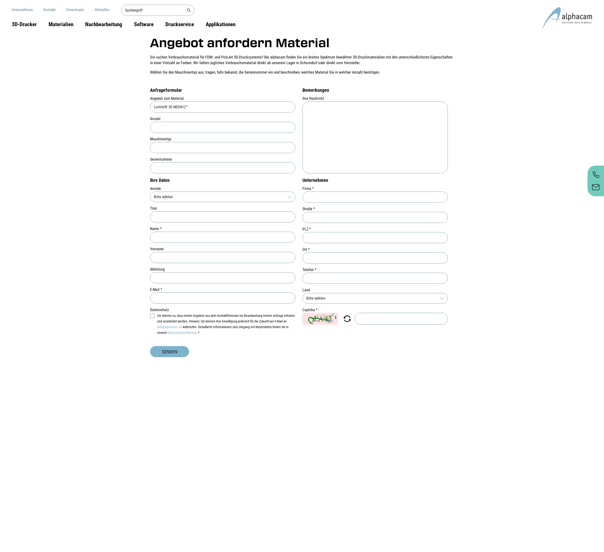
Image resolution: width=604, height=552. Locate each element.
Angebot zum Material (167, 98)
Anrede (155, 188)
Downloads (75, 9)
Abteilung (157, 269)
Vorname (157, 249)
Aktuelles (102, 9)
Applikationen (220, 24)
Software (144, 24)
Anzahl (155, 119)
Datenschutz (159, 310)
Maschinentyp (160, 139)
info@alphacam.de (169, 327)
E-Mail (156, 289)
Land (306, 290)
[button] (347, 319)
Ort (306, 249)
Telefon (309, 270)
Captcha (310, 310)
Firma (308, 188)
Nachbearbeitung (103, 24)
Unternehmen (22, 9)
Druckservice (179, 24)
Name (156, 228)
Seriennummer (161, 159)
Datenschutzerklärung (182, 333)
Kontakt (49, 9)
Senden (169, 352)
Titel (153, 208)
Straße (308, 209)
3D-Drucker (24, 24)
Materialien (61, 24)
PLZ (306, 229)
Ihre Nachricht (313, 98)
